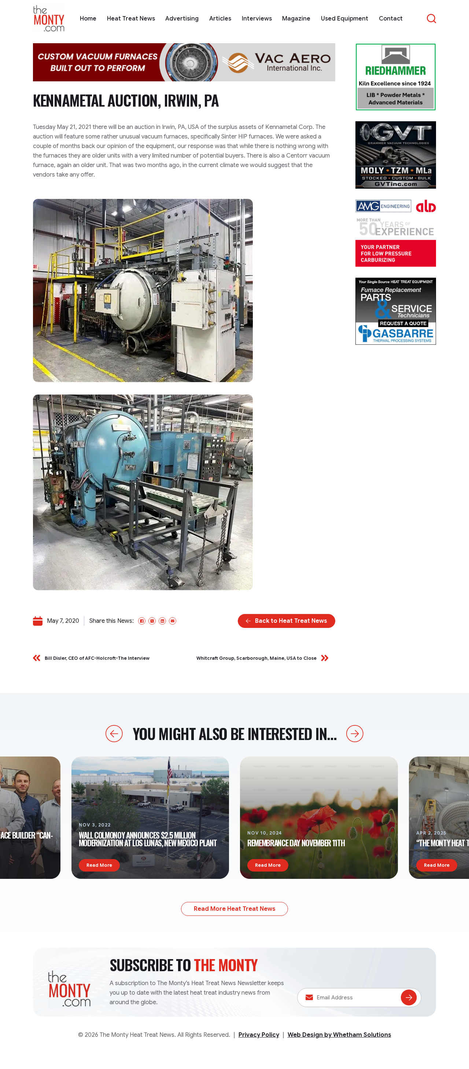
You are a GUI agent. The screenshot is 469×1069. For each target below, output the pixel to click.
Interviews (257, 18)
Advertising (182, 18)
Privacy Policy (259, 1035)
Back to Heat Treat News (291, 621)
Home (88, 18)
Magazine (296, 18)
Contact (391, 18)
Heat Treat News (131, 18)
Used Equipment (344, 18)
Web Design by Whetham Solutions (339, 1035)
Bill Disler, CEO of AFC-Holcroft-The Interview (97, 658)
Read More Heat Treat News (235, 909)
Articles (220, 18)
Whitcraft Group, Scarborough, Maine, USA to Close (256, 658)
